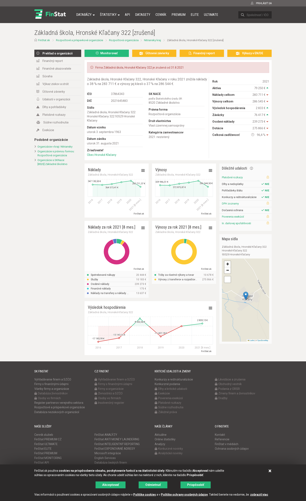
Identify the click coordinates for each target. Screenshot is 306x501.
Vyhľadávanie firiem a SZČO (52, 379)
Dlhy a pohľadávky (54, 107)
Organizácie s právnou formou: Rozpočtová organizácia (56, 153)
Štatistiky (108, 14)
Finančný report (52, 61)
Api (127, 14)
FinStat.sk (44, 40)
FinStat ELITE (43, 448)
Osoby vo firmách (49, 398)
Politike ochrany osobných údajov (184, 494)
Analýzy (160, 444)
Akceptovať (110, 485)
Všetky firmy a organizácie (51, 388)
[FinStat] (50, 17)
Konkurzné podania (167, 384)
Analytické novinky (170, 453)
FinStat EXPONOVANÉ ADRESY (115, 448)
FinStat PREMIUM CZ (48, 439)
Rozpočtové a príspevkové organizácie (79, 40)
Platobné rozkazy (54, 114)
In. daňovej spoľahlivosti (236, 223)
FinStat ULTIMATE (46, 444)
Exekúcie (48, 130)
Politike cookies (144, 494)
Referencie (222, 439)
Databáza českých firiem (111, 462)
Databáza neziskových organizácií (56, 412)
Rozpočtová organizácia (124, 40)
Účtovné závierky (53, 91)
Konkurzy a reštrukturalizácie (174, 379)
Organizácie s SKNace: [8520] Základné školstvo (52, 162)
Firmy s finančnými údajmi (51, 384)
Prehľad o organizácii (57, 53)
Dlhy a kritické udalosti (172, 388)
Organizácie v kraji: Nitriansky (54, 146)
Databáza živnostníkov (53, 393)
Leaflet (251, 340)
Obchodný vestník (230, 384)
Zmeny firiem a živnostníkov (236, 393)
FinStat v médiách (226, 444)
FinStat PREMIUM (45, 453)
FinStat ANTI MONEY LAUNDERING (117, 439)
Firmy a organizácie (111, 388)
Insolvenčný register (111, 402)
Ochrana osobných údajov (232, 448)
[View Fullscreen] (227, 279)
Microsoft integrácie (108, 453)
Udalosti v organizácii (56, 99)
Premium (178, 14)
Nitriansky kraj (152, 40)
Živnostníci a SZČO (110, 393)
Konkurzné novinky (170, 448)
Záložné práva (167, 412)
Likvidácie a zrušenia (231, 379)
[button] (245, 296)
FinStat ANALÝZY (106, 434)
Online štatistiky (165, 439)
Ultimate (211, 14)
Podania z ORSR (229, 388)
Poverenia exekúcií (233, 216)
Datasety (142, 14)
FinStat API (41, 462)
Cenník (160, 14)
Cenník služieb (43, 434)
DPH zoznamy (230, 203)
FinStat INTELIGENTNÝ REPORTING (117, 444)
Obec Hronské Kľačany (101, 154)
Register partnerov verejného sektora (58, 402)
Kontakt (220, 434)
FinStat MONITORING (48, 458)
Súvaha (47, 76)
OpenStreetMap (262, 340)
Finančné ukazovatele (56, 68)
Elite (195, 14)
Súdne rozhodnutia (55, 122)
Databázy (84, 14)
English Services (105, 458)
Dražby (223, 398)
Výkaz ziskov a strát (55, 84)
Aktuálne (161, 434)
